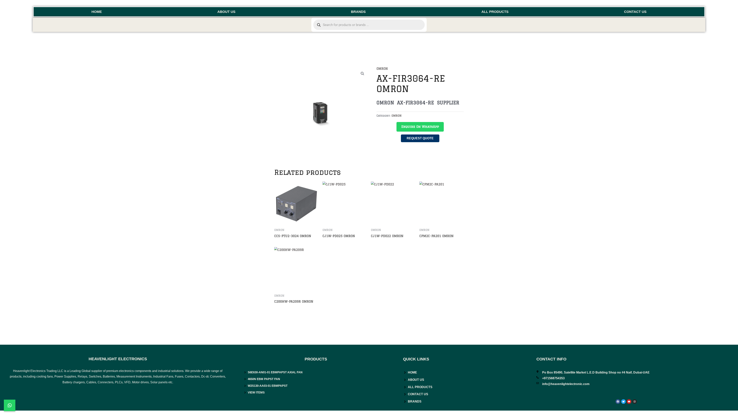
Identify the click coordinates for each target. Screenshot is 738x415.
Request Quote (420, 138)
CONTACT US (635, 12)
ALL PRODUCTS (495, 12)
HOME (96, 12)
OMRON (382, 68)
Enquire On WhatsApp (420, 126)
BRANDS (358, 12)
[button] (362, 73)
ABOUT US (226, 12)
